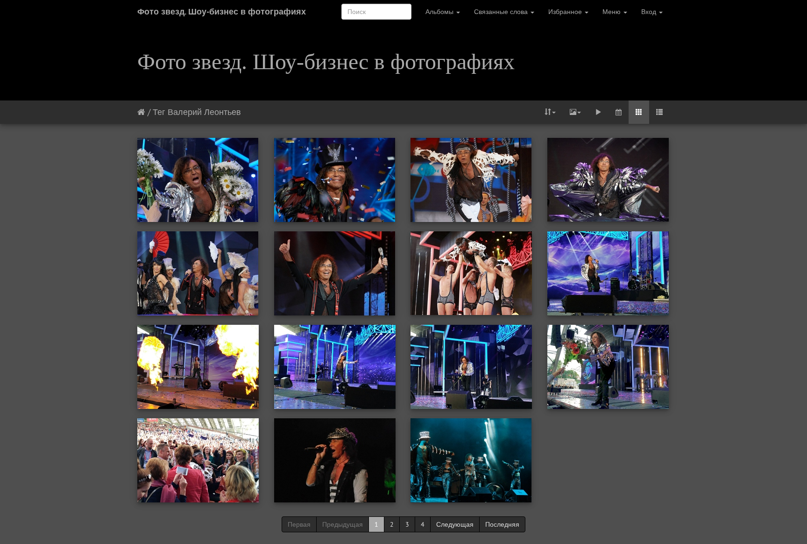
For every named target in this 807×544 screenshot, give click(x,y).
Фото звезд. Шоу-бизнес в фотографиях (221, 11)
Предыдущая (342, 524)
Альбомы (440, 11)
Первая (299, 524)
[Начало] (141, 112)
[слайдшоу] (598, 112)
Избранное (566, 11)
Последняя (502, 524)
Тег (159, 112)
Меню (612, 11)
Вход (649, 11)
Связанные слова (502, 11)
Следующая (455, 524)
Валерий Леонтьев (204, 112)
